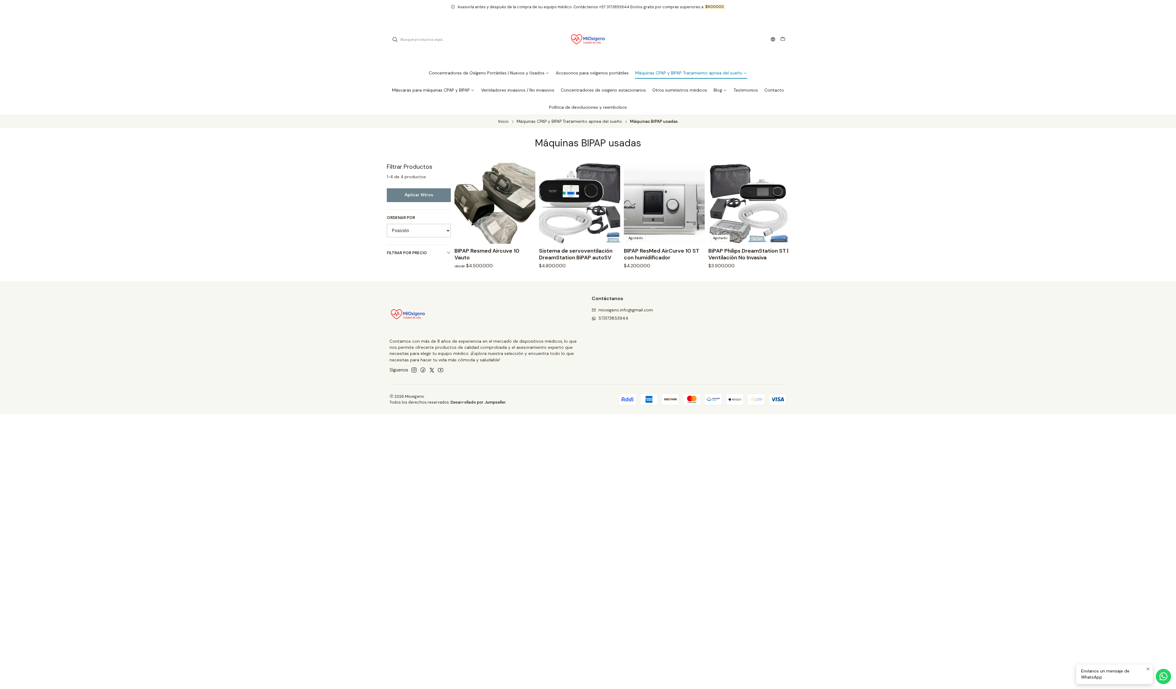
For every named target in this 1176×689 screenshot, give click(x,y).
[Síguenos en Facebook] (423, 370)
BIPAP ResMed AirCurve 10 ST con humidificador (661, 254)
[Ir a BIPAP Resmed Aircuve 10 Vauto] (494, 203)
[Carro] (782, 39)
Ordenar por (401, 217)
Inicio (503, 121)
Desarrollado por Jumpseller (478, 402)
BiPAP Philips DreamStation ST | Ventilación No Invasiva (748, 254)
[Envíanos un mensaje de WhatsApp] (1163, 676)
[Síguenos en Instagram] (414, 370)
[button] (489, 73)
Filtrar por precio (407, 252)
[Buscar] (395, 39)
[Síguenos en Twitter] (432, 370)
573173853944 (613, 318)
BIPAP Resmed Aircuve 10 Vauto (486, 254)
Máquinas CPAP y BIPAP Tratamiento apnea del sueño (569, 121)
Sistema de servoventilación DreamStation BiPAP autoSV (575, 254)
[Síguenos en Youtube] (440, 370)
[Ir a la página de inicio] (588, 39)
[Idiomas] (773, 39)
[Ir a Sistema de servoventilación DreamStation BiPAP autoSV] (579, 203)
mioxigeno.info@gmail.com (625, 310)
